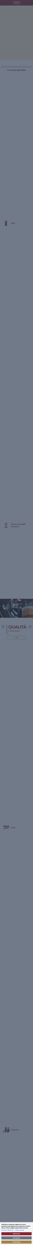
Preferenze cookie (19, 1230)
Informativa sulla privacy (7, 1230)
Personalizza (16, 1238)
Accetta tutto (16, 1242)
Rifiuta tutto (16, 1233)
